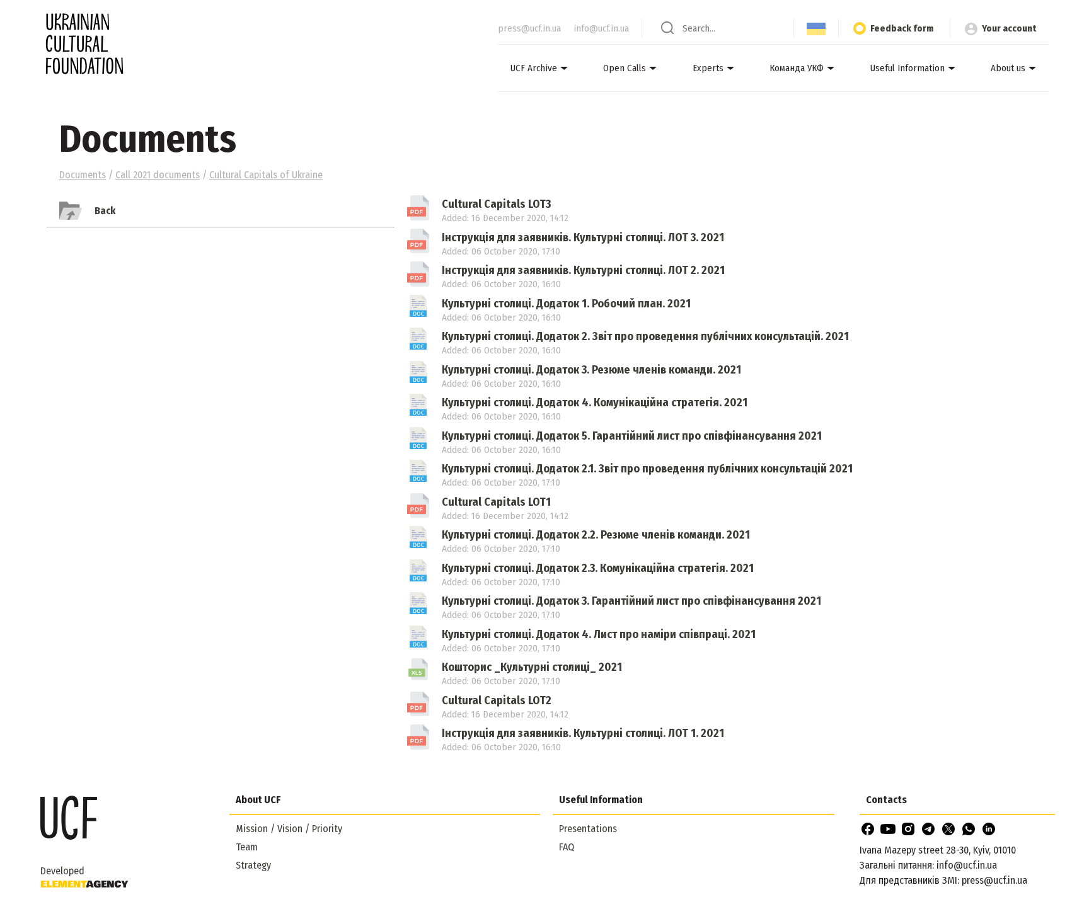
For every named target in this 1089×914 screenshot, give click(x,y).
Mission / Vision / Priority (289, 829)
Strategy (253, 865)
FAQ (566, 847)
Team (247, 847)
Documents (82, 175)
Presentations (588, 829)
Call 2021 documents (157, 175)
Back (105, 211)
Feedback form (901, 28)
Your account (1009, 28)
